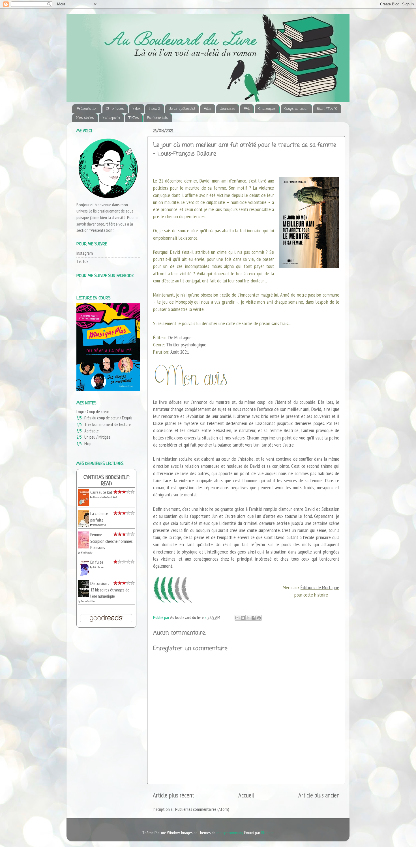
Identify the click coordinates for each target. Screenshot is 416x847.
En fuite (96, 562)
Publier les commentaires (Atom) (202, 809)
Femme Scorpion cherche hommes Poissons (111, 541)
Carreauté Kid (101, 492)
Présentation (87, 108)
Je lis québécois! (182, 108)
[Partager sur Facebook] (253, 618)
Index (136, 108)
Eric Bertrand (99, 567)
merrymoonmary (229, 832)
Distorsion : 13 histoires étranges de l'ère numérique (109, 589)
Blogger (267, 832)
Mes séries (85, 118)
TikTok (134, 118)
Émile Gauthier (88, 601)
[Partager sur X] (248, 618)
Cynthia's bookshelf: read (106, 481)
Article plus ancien (319, 795)
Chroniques (115, 108)
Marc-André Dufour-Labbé (105, 497)
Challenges (267, 108)
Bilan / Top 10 (327, 108)
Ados (207, 108)
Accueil (246, 795)
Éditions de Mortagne (320, 587)
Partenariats (157, 118)
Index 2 (154, 108)
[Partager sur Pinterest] (259, 618)
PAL (247, 108)
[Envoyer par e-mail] (237, 618)
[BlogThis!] (243, 618)
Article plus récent (173, 795)
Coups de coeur (296, 108)
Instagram (111, 118)
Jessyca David (99, 525)
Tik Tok (82, 261)
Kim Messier (87, 552)
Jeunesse (227, 108)
